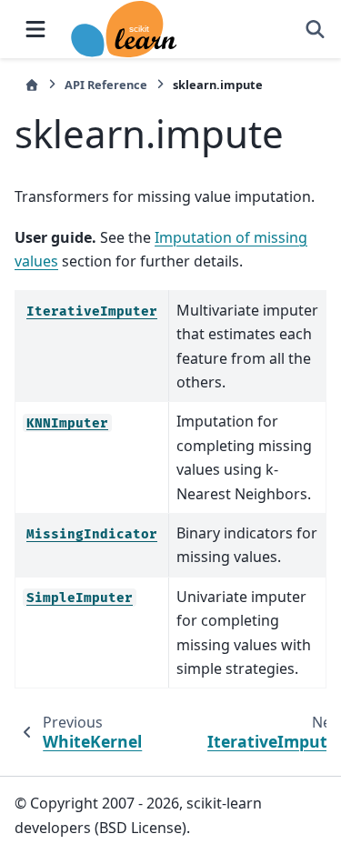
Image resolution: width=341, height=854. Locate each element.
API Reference (106, 84)
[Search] (315, 29)
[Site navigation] (35, 29)
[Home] (32, 85)
